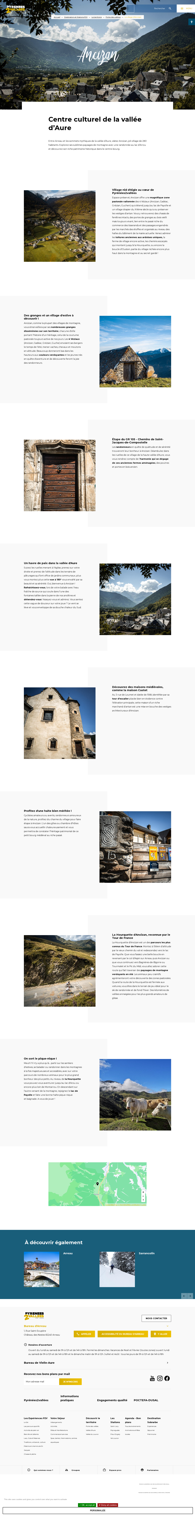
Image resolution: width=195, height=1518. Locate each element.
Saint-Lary (114, 1426)
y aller (162, 1334)
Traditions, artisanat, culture (34, 1442)
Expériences (151, 1426)
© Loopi (143, 1205)
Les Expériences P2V (35, 1418)
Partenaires (153, 1470)
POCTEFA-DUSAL (146, 1400)
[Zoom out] (143, 1196)
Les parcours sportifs (31, 1426)
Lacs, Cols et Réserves (32, 1438)
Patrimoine (151, 1434)
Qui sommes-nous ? (43, 1470)
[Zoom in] (143, 1192)
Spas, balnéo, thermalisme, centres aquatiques (64, 1440)
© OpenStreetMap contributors (129, 1205)
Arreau (68, 1253)
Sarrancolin (147, 1253)
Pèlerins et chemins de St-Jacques (33, 1448)
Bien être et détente (31, 1434)
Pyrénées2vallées (36, 1400)
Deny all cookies (109, 1505)
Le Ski (26, 1422)
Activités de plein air (31, 1430)
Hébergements (56, 1422)
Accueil (57, 17)
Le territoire (97, 17)
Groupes (76, 1470)
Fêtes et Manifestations (59, 1430)
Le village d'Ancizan (133, 17)
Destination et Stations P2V (76, 17)
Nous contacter (156, 1318)
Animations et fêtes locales (132, 1432)
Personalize (97, 1510)
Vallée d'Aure (91, 1430)
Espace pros (115, 1470)
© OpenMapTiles (111, 1205)
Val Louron (114, 1438)
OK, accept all (88, 1505)
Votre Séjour (58, 1418)
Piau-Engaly (115, 1434)
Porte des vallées (113, 17)
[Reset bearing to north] (143, 1200)
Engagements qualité (112, 1400)
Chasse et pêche (30, 1454)
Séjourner (151, 1430)
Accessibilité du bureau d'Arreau (123, 1334)
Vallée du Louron (92, 1434)
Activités (54, 1426)
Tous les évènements (132, 1426)
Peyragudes (115, 1430)
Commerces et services (59, 1434)
